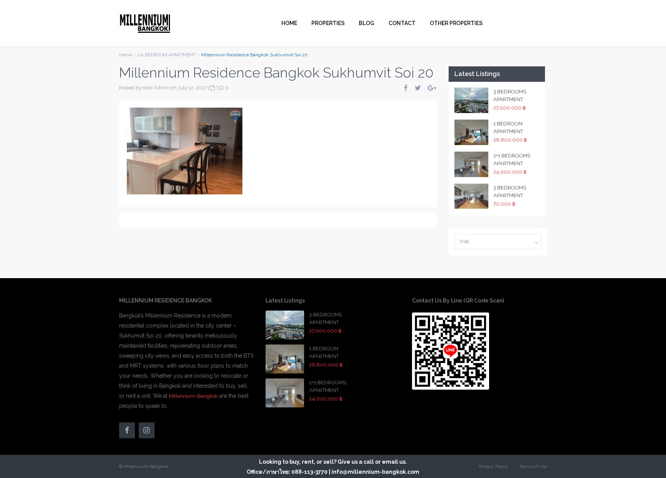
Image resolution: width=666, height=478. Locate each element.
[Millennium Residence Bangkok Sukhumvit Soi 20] (184, 150)
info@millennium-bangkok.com (375, 472)
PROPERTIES (328, 23)
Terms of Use (533, 466)
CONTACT (401, 23)
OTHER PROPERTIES (456, 23)
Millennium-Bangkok (193, 396)
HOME (289, 23)
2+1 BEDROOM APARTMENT (166, 54)
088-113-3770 (309, 472)
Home (125, 54)
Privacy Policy (493, 466)
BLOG (366, 23)
